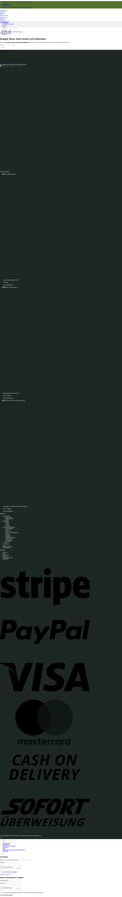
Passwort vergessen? (5, 874)
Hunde (7, 519)
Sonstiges (8, 526)
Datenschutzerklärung (37, 892)
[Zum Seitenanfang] (0, 837)
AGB (4, 553)
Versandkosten (9, 285)
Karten (7, 530)
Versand (5, 556)
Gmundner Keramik (10, 537)
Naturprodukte (9, 528)
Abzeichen (8, 536)
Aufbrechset (9, 517)
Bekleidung (5, 22)
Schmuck (8, 535)
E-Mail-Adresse (4, 880)
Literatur (5, 25)
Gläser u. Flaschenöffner (12, 532)
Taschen (8, 533)
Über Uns (5, 552)
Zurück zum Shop (7, 62)
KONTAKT (5, 4)
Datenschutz (6, 555)
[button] (13, 31)
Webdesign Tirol (37, 835)
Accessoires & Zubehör (8, 24)
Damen (7, 523)
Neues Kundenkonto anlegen (6, 895)
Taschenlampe (9, 540)
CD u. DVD (8, 531)
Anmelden (15, 872)
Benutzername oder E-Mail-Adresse (9, 860)
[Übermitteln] (0, 46)
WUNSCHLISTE (7, 5)
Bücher (7, 544)
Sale (4, 26)
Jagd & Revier (6, 21)
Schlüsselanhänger (8, 546)
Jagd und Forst (9, 518)
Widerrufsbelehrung (8, 557)
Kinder (7, 522)
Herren (7, 525)
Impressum (5, 559)
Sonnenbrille (9, 539)
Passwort (2, 862)
